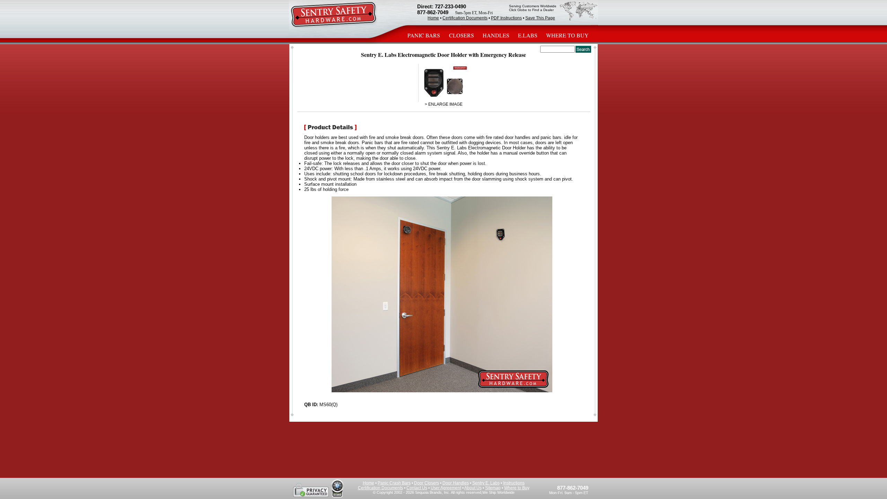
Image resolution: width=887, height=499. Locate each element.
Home (433, 18)
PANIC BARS (424, 35)
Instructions (514, 483)
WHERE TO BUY (567, 35)
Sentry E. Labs (486, 483)
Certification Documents (465, 18)
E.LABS (527, 35)
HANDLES (496, 35)
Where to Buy (516, 487)
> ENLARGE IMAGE (444, 104)
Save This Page (540, 18)
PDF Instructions (506, 18)
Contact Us (416, 487)
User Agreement (446, 487)
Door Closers (426, 483)
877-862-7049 (432, 12)
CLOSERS (461, 35)
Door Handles (455, 483)
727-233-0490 (450, 6)
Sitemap (493, 487)
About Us (473, 487)
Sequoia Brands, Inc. (432, 492)
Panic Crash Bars (394, 483)
